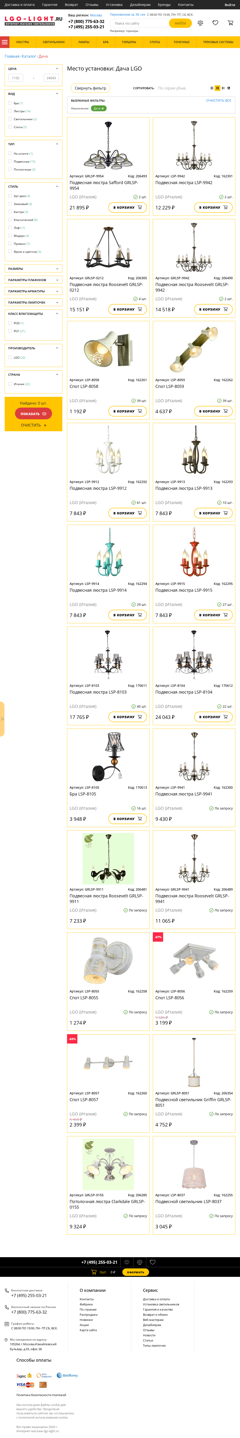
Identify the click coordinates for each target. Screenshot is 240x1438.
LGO (19, 358)
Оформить (135, 1272)
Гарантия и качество (158, 1309)
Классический (26, 220)
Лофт (19, 228)
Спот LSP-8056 (169, 997)
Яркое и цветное (27, 252)
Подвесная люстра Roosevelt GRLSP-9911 (106, 898)
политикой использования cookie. (43, 1417)
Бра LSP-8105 (83, 794)
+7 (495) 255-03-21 (86, 27)
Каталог (4, 42)
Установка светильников (161, 1304)
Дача (97, 108)
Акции (84, 1325)
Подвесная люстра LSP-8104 (183, 692)
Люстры (22, 111)
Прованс (22, 244)
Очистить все (218, 101)
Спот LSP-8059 (169, 386)
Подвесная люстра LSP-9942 (183, 182)
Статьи (148, 1340)
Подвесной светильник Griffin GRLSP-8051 (193, 1102)
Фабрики (86, 1304)
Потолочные (24, 169)
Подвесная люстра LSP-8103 (98, 692)
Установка (114, 4)
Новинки (86, 1320)
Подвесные (24, 161)
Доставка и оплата (20, 4)
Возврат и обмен (155, 1314)
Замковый (23, 204)
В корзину (124, 207)
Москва (96, 15)
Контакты (186, 4)
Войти (230, 5)
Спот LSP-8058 (84, 386)
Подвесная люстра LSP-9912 (98, 488)
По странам (88, 1309)
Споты (20, 127)
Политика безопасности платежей (41, 1395)
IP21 (19, 331)
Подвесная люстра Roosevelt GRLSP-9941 (192, 898)
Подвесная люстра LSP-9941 (183, 794)
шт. (103, 1272)
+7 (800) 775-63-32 (86, 21)
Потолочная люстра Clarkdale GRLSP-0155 (107, 1204)
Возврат (71, 4)
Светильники (25, 119)
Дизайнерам (140, 4)
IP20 (19, 323)
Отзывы (92, 4)
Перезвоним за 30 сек (127, 15)
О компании (93, 1290)
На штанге (23, 154)
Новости (149, 1335)
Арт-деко (22, 196)
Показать (30, 414)
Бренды (164, 4)
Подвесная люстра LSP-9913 (183, 488)
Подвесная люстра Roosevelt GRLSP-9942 (192, 287)
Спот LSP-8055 (84, 997)
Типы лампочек (154, 1345)
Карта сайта (88, 1330)
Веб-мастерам (153, 1320)
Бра (18, 103)
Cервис (150, 1290)
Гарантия (49, 4)
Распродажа (89, 1314)
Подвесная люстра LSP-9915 (183, 590)
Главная (12, 56)
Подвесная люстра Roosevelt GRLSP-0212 (106, 287)
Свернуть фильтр (90, 88)
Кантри (21, 212)
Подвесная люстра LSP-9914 (98, 590)
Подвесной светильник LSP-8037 (188, 1201)
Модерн (21, 236)
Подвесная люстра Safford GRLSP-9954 (104, 185)
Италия (22, 384)
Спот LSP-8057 (84, 1099)
